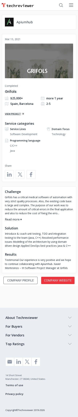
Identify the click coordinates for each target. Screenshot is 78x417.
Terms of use (14, 385)
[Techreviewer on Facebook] (36, 361)
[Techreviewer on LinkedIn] (18, 361)
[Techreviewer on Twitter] (27, 361)
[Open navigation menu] (71, 5)
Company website (58, 280)
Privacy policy (14, 394)
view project (13, 113)
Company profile (20, 280)
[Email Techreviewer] (9, 361)
